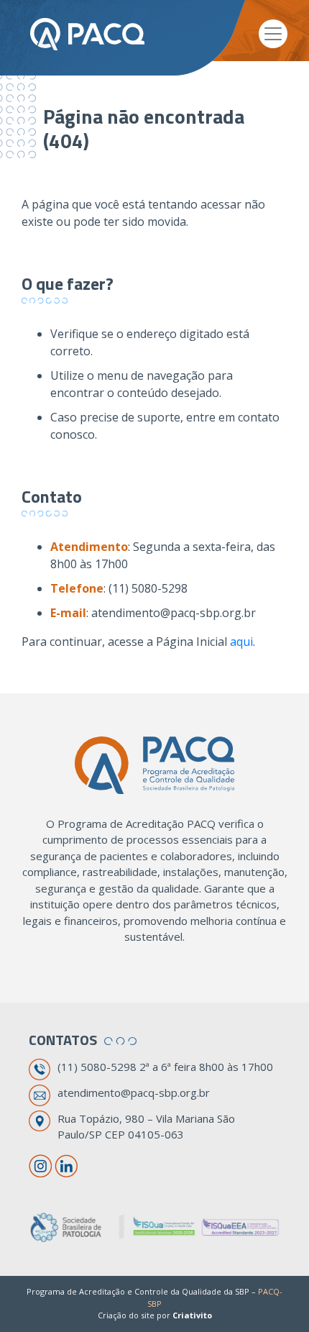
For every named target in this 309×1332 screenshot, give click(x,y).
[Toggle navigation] (273, 33)
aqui (241, 641)
